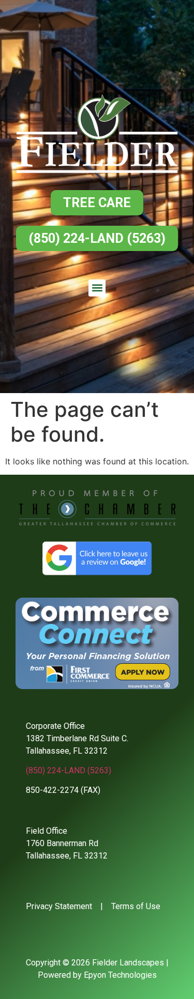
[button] (97, 287)
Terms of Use (135, 906)
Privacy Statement (59, 906)
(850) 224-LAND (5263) (68, 770)
